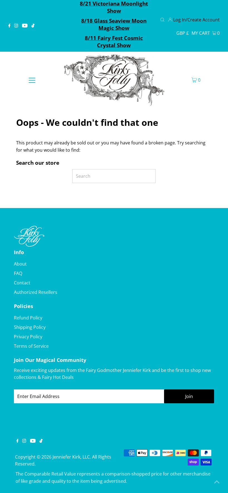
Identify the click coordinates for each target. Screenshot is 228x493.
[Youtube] (25, 25)
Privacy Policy (28, 337)
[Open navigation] (32, 80)
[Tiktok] (33, 25)
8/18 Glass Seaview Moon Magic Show (114, 24)
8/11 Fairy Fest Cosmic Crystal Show (114, 41)
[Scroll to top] (216, 481)
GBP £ (182, 33)
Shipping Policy (30, 327)
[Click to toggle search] (162, 19)
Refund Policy (28, 318)
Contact (22, 283)
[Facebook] (9, 25)
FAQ (18, 273)
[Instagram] (16, 25)
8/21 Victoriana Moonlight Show (114, 7)
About (20, 264)
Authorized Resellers (35, 292)
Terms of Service (31, 346)
